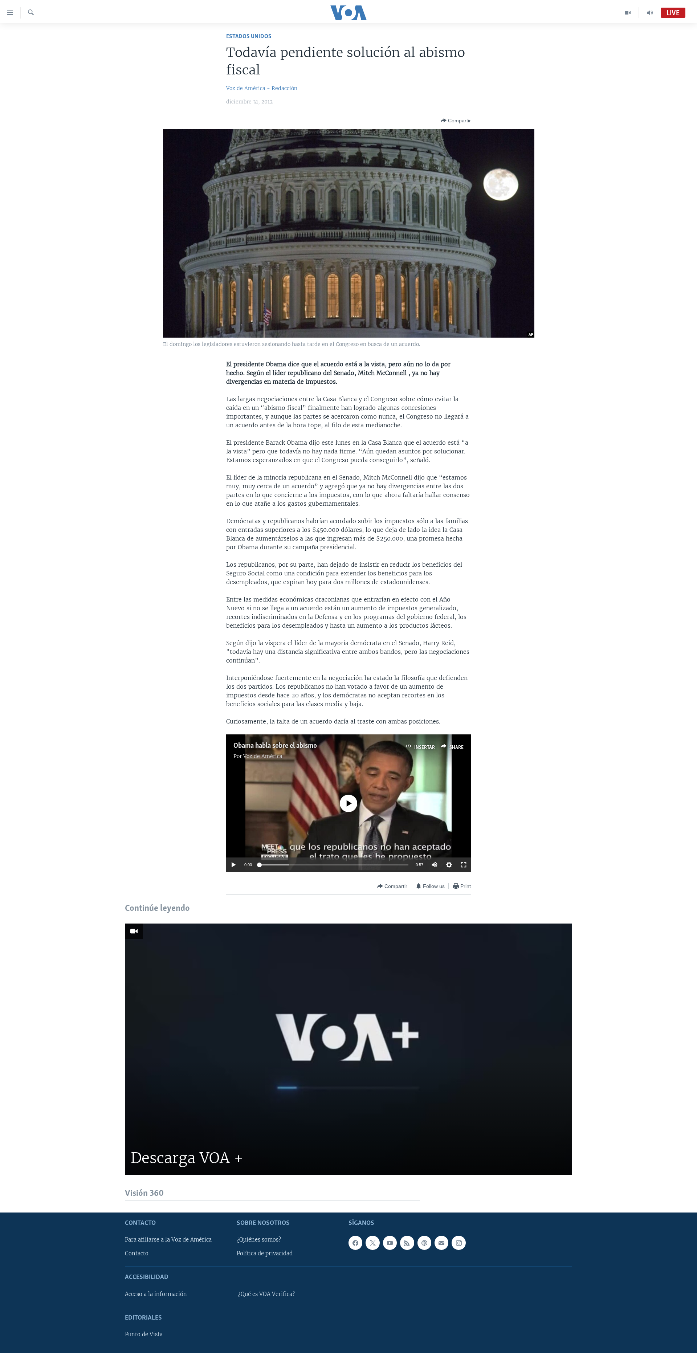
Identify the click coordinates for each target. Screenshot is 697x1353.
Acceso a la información (156, 1294)
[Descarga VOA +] (348, 1049)
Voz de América (262, 756)
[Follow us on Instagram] (458, 1243)
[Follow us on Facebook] (355, 1243)
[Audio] (650, 12)
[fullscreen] (463, 864)
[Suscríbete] (441, 1243)
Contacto (136, 1253)
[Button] (456, 120)
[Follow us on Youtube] (390, 1243)
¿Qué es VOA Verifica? (266, 1294)
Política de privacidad (265, 1253)
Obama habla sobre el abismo (275, 746)
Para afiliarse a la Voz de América (168, 1239)
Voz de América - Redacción (261, 88)
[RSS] (407, 1243)
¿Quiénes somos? (259, 1239)
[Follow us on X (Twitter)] (372, 1243)
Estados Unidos (249, 36)
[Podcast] (424, 1243)
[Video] (628, 12)
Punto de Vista (144, 1334)
